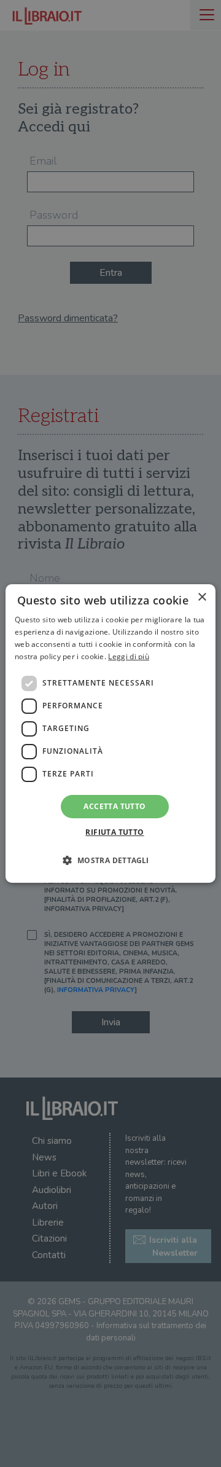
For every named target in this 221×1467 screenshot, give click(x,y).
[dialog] (110, 733)
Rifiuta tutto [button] (114, 832)
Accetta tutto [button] (114, 806)
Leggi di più (128, 656)
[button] (110, 860)
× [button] (201, 597)
